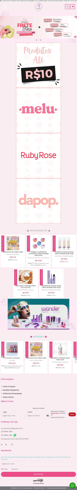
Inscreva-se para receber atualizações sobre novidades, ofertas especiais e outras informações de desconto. (36, 458)
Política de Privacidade (11, 394)
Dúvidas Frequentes (10, 390)
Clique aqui (54, 413)
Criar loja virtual (38, 483)
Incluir (6, 469)
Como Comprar (8, 386)
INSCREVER (38, 474)
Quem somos (7, 397)
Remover (15, 469)
